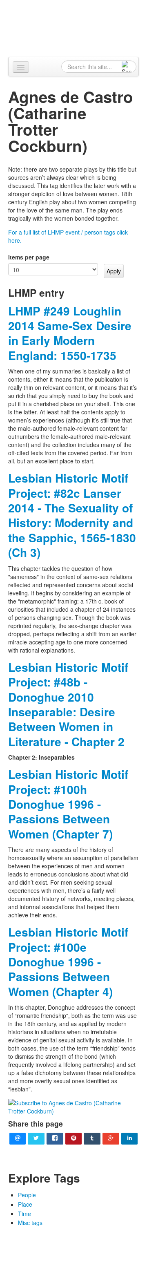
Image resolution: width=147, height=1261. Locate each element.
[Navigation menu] (21, 67)
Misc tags (30, 1223)
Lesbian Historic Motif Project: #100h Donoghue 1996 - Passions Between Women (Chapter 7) (68, 804)
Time (24, 1214)
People (27, 1195)
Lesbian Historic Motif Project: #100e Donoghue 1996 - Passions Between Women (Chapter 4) (68, 961)
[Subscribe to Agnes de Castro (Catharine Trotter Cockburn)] (73, 1106)
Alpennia (78, 27)
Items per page (28, 257)
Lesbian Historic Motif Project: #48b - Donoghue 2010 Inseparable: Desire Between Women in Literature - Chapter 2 (68, 704)
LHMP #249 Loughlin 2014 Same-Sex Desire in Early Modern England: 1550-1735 (69, 333)
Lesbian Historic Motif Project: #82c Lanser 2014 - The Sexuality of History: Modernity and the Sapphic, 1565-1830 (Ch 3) (72, 515)
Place (25, 1204)
